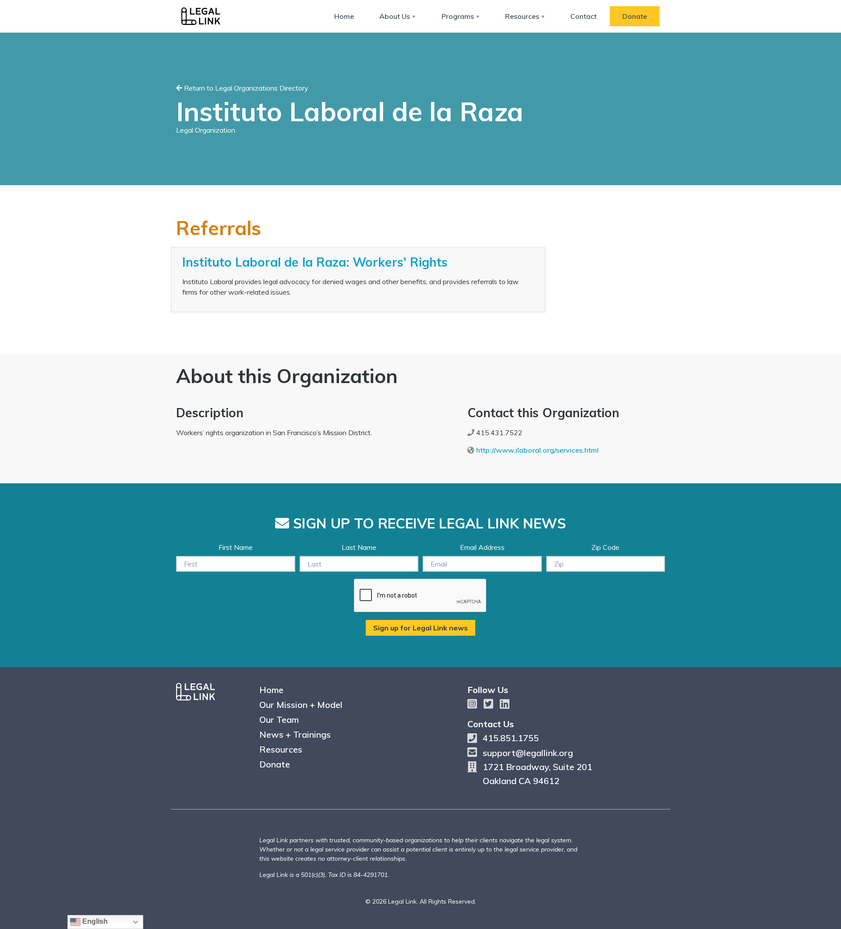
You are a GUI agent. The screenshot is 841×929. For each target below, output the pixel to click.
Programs (458, 16)
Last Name (359, 547)
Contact (583, 16)
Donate (634, 16)
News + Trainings (295, 734)
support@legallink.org (528, 752)
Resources (522, 16)
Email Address (482, 547)
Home (344, 16)
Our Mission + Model (301, 704)
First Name (236, 547)
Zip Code (605, 547)
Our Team (279, 719)
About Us (394, 16)
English (94, 921)
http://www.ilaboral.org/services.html (537, 450)
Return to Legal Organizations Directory (245, 88)
